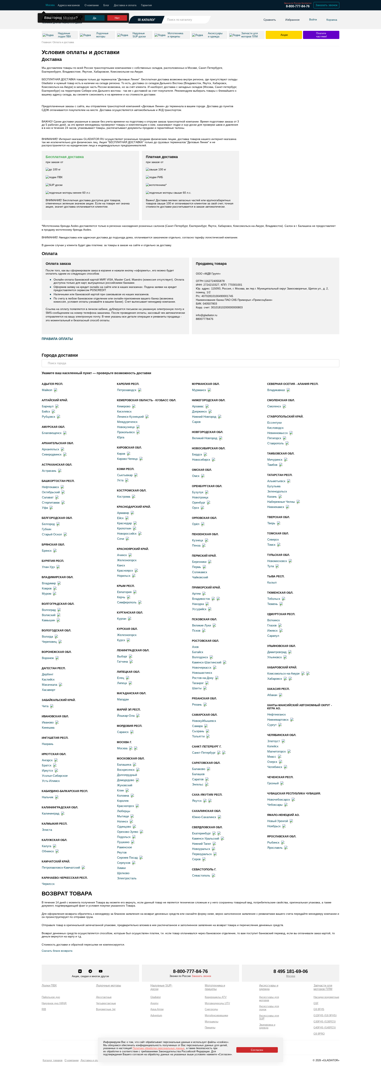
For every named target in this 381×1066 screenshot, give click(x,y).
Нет (117, 17)
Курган (121, 618)
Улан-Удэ (48, 567)
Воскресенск (126, 769)
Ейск (120, 518)
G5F (316, 1003)
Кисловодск (275, 427)
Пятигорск (274, 438)
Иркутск (47, 770)
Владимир (49, 583)
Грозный (273, 783)
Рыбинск (273, 842)
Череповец (49, 641)
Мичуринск (274, 459)
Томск (271, 544)
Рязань (197, 704)
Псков (196, 630)
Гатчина (122, 661)
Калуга (46, 846)
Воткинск (273, 620)
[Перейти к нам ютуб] (100, 971)
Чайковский (200, 577)
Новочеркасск (201, 667)
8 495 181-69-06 (290, 971)
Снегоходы (211, 1009)
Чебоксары (275, 804)
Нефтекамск (50, 487)
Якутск (197, 800)
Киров (121, 453)
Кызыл (272, 582)
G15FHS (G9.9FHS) (325, 1015)
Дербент (47, 674)
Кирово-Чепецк (127, 458)
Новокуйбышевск (204, 720)
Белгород (48, 524)
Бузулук (197, 492)
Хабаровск (274, 678)
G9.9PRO (319, 1033)
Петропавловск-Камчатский (61, 867)
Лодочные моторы (108, 985)
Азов (195, 647)
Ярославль (275, 847)
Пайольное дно (51, 997)
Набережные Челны (281, 501)
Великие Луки (201, 625)
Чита (45, 706)
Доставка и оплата (125, 5)
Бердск (197, 454)
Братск (46, 765)
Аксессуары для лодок (269, 1008)
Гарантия (146, 5)
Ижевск (272, 630)
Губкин (46, 529)
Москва (69, 18)
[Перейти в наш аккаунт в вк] (80, 971)
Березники (199, 561)
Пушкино (123, 842)
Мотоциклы (211, 1021)
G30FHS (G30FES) (325, 1021)
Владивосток (201, 598)
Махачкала (49, 684)
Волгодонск (200, 657)
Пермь (196, 567)
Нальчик (47, 797)
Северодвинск (52, 454)
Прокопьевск (126, 432)
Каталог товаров (53, 1060)
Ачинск (122, 555)
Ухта (120, 480)
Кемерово (123, 406)
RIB (44, 1009)
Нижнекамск (275, 507)
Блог (106, 5)
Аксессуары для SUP (269, 1017)
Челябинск (274, 767)
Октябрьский (51, 492)
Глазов (272, 625)
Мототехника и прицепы (215, 987)
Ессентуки (274, 422)
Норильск (123, 575)
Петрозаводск (126, 390)
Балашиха (124, 764)
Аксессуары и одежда (268, 987)
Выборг (122, 656)
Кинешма (48, 727)
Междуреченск (127, 421)
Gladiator (155, 997)
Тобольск (273, 598)
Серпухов (123, 862)
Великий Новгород (204, 438)
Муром (46, 593)
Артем (196, 593)
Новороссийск (127, 533)
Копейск (272, 746)
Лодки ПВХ (49, 985)
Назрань (47, 744)
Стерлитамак (51, 502)
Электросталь (127, 878)
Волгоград (49, 610)
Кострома (123, 496)
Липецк (122, 683)
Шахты (197, 688)
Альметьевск (276, 481)
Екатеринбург (201, 833)
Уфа (45, 507)
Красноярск (125, 570)
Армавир (123, 513)
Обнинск (48, 851)
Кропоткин (124, 528)
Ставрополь (275, 443)
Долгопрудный (127, 775)
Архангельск (50, 449)
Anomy (154, 1003)
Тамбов (272, 464)
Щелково (123, 873)
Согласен (257, 1049)
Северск (273, 539)
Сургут (272, 724)
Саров (196, 421)
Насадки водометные (326, 997)
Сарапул (273, 635)
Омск (195, 476)
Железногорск (127, 560)
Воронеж (48, 658)
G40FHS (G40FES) (325, 1027)
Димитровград (277, 652)
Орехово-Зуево (127, 831)
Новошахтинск (202, 672)
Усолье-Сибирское (55, 775)
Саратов (198, 779)
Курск (121, 640)
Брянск (47, 550)
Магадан (123, 699)
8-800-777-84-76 (298, 6)
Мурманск (199, 390)
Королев (123, 800)
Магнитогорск (276, 751)
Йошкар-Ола (126, 715)
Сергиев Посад (127, 857)
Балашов (198, 774)
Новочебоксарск (278, 799)
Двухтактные (104, 997)
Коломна (123, 795)
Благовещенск (52, 433)
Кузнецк (197, 540)
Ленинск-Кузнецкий (130, 416)
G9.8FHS (319, 1009)
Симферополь (127, 602)
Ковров (47, 588)
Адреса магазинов (69, 5)
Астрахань (49, 470)
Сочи (120, 538)
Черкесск (48, 883)
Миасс (271, 756)
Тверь (271, 523)
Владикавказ (276, 390)
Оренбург (198, 502)
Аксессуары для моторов (269, 999)
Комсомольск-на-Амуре (283, 673)
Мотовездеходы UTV (217, 1003)
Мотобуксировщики (216, 1015)
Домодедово (125, 780)
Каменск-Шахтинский (206, 662)
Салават (48, 497)
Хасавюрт (48, 689)
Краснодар (124, 523)
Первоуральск (202, 854)
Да (94, 17)
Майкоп (47, 390)
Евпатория (124, 592)
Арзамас (198, 406)
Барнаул (48, 406)
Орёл (195, 524)
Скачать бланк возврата (57, 950)
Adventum (156, 1015)
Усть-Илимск (51, 781)
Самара (197, 726)
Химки (121, 868)
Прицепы (210, 1027)
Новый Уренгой (277, 821)
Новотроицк (200, 497)
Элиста (47, 829)
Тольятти (198, 736)
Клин (120, 790)
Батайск (197, 652)
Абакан (272, 695)
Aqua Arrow (157, 1009)
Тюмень (272, 604)
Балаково (198, 769)
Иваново (48, 722)
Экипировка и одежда (267, 1026)
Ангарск (47, 760)
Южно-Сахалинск (204, 817)
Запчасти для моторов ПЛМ (323, 987)
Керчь (121, 597)
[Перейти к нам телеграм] (91, 971)
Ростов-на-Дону (203, 678)
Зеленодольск (277, 491)
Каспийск (48, 679)
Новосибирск (201, 459)
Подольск (124, 837)
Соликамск (199, 572)
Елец (120, 678)
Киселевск (124, 411)
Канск (121, 565)
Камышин (48, 620)
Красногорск (125, 806)
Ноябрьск (274, 826)
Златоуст (273, 741)
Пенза (196, 545)
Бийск (46, 411)
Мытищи (123, 816)
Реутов (122, 852)
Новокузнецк (126, 427)
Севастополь (201, 875)
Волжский (48, 615)
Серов (196, 859)
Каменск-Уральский (205, 838)
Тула (270, 566)
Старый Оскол (52, 534)
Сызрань (198, 731)
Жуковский (124, 785)
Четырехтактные (106, 1003)
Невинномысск (277, 433)
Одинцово (124, 826)
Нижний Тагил (201, 843)
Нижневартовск (278, 719)
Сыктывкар (125, 475)
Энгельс (197, 784)
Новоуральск (201, 848)
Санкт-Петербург (204, 752)
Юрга (120, 437)
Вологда (47, 636)
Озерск (272, 761)
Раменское (124, 847)
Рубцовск (48, 416)
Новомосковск (277, 561)
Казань (272, 496)
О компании (92, 5)
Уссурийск (199, 609)
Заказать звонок (326, 5)
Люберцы (123, 811)
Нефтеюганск (276, 714)
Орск (195, 507)
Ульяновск (274, 657)
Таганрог (198, 683)
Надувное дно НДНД (54, 1003)
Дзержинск (199, 411)
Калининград (50, 813)
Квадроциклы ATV (216, 997)
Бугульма (273, 486)
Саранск (123, 732)
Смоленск (274, 406)
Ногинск (122, 821)
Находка (198, 604)
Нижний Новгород (204, 416)
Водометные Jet (105, 1009)
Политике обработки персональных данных (159, 1048)
